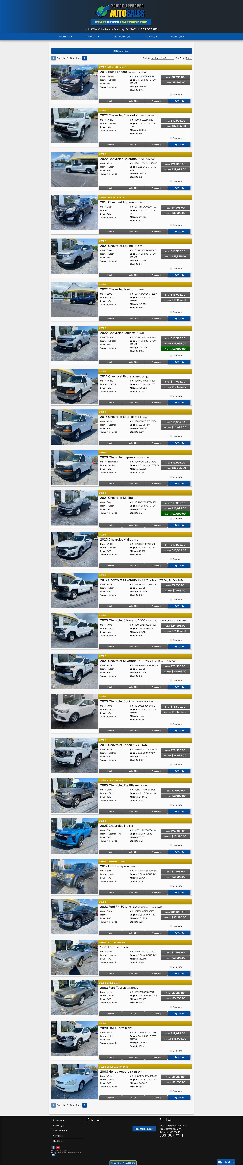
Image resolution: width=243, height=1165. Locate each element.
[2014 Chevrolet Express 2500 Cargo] (74, 386)
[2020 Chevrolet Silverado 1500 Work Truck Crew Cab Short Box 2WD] (74, 630)
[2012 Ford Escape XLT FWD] (74, 876)
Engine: (133, 80)
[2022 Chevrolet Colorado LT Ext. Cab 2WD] (74, 125)
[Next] (84, 58)
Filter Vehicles (122, 51)
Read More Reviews (144, 1129)
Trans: (103, 87)
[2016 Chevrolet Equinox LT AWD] (74, 212)
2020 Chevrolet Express (124, 457)
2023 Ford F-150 (131, 907)
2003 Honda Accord (122, 1071)
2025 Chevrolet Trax (116, 826)
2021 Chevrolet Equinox (121, 246)
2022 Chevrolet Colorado (128, 115)
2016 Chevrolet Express (124, 417)
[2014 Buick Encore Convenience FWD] (74, 82)
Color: (103, 76)
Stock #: (134, 90)
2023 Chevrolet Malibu (119, 539)
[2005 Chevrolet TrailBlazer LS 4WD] (74, 795)
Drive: (103, 83)
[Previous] (53, 58)
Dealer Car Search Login (58, 1150)
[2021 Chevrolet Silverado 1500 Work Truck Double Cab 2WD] (74, 671)
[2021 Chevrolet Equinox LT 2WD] (74, 256)
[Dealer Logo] (121, 14)
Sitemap (64, 1152)
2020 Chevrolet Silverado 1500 (143, 620)
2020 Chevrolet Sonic (126, 701)
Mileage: (134, 86)
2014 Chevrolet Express (124, 376)
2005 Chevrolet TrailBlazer (124, 785)
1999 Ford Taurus (114, 947)
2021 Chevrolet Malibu (118, 498)
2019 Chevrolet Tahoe (123, 745)
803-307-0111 (150, 29)
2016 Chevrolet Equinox (121, 202)
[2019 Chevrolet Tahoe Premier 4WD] (74, 755)
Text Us (180, 101)
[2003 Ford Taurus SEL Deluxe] (74, 997)
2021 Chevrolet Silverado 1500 (138, 661)
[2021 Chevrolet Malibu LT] (74, 508)
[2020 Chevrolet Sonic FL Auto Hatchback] (74, 711)
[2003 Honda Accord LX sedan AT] (74, 1081)
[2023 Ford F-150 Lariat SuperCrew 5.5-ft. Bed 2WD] (74, 916)
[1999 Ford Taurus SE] (74, 957)
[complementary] (235, 1157)
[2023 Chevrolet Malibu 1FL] (74, 549)
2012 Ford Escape (118, 866)
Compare (177, 94)
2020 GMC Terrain (116, 1028)
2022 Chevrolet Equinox (122, 289)
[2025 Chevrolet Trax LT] (74, 835)
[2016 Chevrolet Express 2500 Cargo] (74, 427)
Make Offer (133, 101)
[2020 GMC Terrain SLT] (74, 1038)
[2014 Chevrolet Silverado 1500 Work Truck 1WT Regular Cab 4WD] (74, 590)
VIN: (132, 76)
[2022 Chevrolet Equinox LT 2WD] (74, 299)
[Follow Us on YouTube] (58, 1147)
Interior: (104, 80)
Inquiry (110, 101)
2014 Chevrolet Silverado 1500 (141, 580)
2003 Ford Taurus (119, 987)
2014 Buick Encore (124, 72)
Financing (156, 101)
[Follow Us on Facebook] (53, 1147)
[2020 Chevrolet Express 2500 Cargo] (74, 467)
